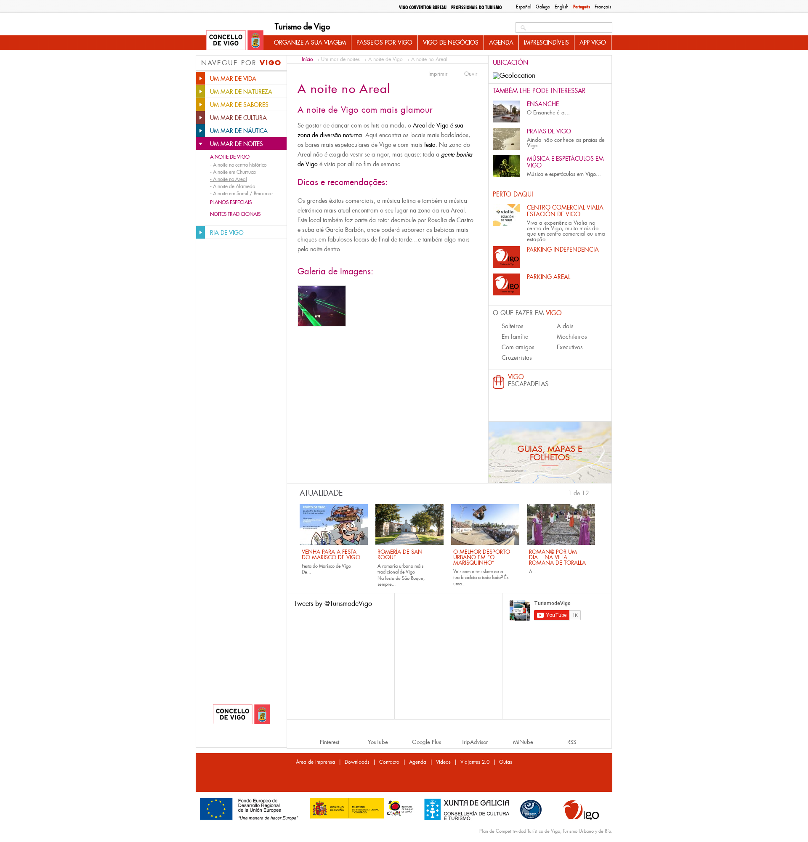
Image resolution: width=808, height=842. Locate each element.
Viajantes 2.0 (474, 762)
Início (307, 59)
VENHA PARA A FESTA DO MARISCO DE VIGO (331, 554)
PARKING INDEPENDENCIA (563, 249)
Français (603, 7)
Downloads (357, 762)
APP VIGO (592, 42)
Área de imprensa (315, 762)
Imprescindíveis (546, 42)
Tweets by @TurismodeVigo (333, 603)
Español (523, 7)
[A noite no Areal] (322, 306)
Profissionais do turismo (476, 8)
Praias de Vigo (549, 131)
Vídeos (443, 762)
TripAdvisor (475, 742)
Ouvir (470, 74)
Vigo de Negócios (450, 42)
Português (581, 7)
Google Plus (426, 742)
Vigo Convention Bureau (423, 8)
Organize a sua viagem (310, 42)
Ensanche (543, 104)
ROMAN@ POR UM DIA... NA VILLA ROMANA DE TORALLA (557, 557)
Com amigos (518, 347)
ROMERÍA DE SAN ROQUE (400, 554)
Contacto (389, 762)
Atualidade (321, 493)
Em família (515, 336)
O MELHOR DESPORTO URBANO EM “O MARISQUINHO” (481, 557)
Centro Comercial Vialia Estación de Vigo (565, 211)
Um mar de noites (340, 59)
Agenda (501, 42)
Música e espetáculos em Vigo (565, 162)
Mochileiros (572, 336)
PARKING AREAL (548, 277)
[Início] (234, 40)
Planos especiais (231, 202)
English (562, 7)
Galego (543, 7)
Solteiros (513, 326)
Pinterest (329, 742)
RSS (571, 742)
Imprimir (437, 74)
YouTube (378, 742)
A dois (565, 326)
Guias (505, 762)
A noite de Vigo (230, 156)
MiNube (523, 742)
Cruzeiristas (517, 357)
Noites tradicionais (235, 214)
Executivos (570, 347)
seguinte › (593, 492)
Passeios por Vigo (384, 42)
